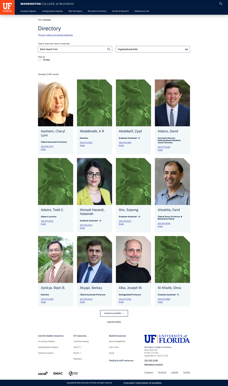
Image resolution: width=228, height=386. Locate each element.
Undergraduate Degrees (52, 11)
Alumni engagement (117, 341)
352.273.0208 (47, 299)
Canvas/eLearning (81, 341)
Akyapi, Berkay (91, 287)
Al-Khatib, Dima (169, 287)
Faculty (46, 60)
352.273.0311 (47, 221)
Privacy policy (129, 383)
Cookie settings (142, 383)
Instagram (148, 372)
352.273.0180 (164, 147)
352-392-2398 (151, 360)
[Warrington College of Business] (47, 4)
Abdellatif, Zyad (130, 131)
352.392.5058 (164, 223)
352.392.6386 (125, 142)
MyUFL (87, 353)
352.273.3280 (125, 299)
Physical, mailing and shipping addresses (55, 35)
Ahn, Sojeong (128, 210)
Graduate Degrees (28, 11)
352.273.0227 (125, 221)
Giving (111, 353)
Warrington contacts (153, 364)
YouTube (186, 372)
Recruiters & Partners (97, 11)
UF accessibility (155, 383)
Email (43, 149)
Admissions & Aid (141, 11)
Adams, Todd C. (52, 210)
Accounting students (46, 341)
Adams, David (168, 131)
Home (40, 20)
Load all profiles (114, 322)
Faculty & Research (120, 11)
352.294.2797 (47, 146)
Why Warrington (75, 11)
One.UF (87, 347)
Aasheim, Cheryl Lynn (53, 133)
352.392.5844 (164, 299)
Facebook (162, 372)
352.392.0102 (86, 225)
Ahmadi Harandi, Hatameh (92, 212)
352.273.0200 (86, 142)
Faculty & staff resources (121, 360)
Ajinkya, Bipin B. (53, 287)
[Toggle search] (220, 3)
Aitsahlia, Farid (169, 210)
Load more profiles (112, 313)
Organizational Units (128, 49)
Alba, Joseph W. (130, 287)
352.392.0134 (86, 299)
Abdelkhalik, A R (92, 131)
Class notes (114, 347)
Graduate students (46, 353)
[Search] (108, 49)
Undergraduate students (48, 347)
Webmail (87, 359)
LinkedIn (174, 372)
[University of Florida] (7, 7)
